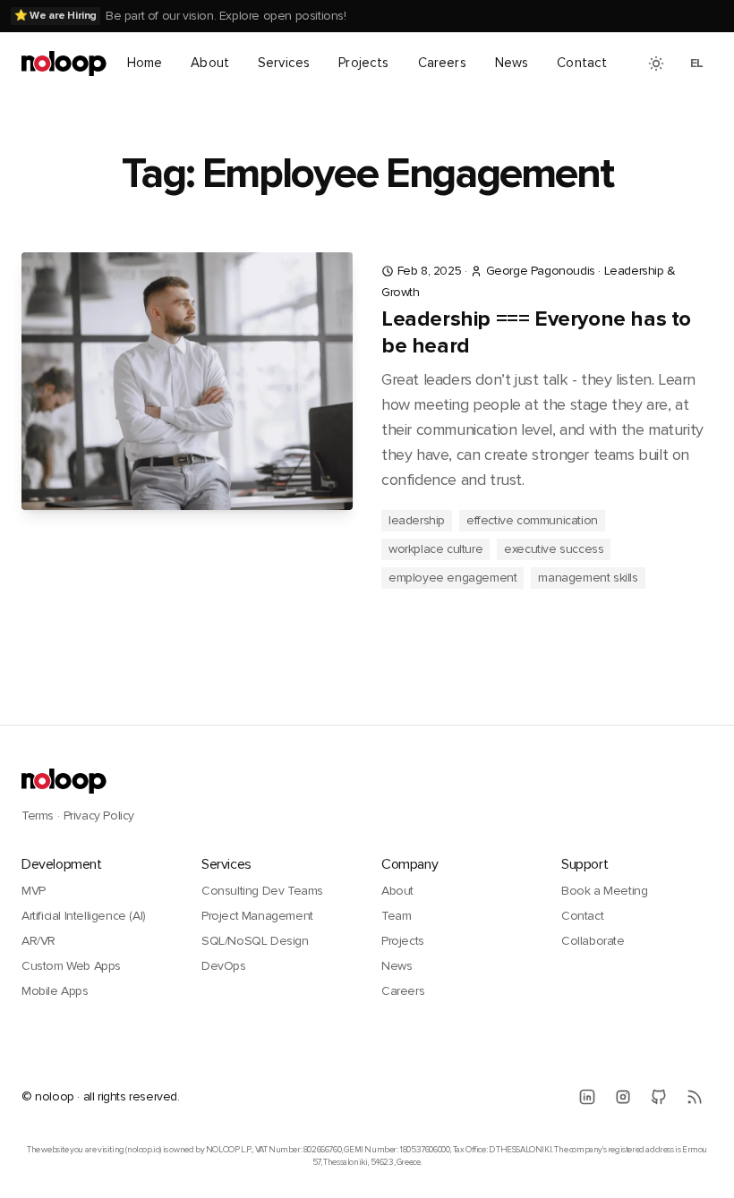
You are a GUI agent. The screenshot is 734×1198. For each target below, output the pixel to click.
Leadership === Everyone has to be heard (536, 332)
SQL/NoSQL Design (255, 940)
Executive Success (553, 549)
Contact (582, 63)
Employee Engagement (452, 577)
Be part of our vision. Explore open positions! (226, 15)
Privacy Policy (99, 815)
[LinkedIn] (587, 1097)
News (512, 63)
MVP (33, 890)
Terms (37, 815)
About (210, 63)
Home (145, 63)
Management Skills (587, 577)
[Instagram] (623, 1097)
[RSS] (695, 1097)
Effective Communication (532, 520)
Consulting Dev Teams (262, 890)
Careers (442, 63)
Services (284, 63)
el (697, 63)
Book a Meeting (604, 890)
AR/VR (38, 940)
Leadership (416, 520)
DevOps (223, 965)
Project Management (257, 915)
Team (396, 915)
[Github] (659, 1097)
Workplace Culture (435, 549)
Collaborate (593, 940)
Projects (363, 63)
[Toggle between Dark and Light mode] (656, 63)
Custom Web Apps (71, 965)
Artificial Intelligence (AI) (83, 915)
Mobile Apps (55, 990)
